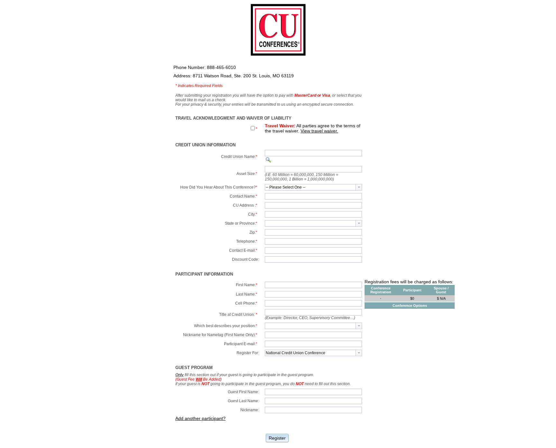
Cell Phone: (246, 303)
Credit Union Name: (239, 156)
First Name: (246, 285)
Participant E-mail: (240, 344)
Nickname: (249, 410)
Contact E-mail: (243, 250)
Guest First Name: (243, 392)
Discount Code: (245, 259)
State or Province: (241, 223)
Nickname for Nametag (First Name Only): (220, 335)
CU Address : (245, 205)
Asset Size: (246, 173)
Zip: (253, 232)
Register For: (247, 353)
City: (252, 214)
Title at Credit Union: (238, 314)
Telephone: (246, 241)
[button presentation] (359, 187)
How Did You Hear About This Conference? (218, 187)
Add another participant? (200, 418)
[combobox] (313, 187)
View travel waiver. (319, 130)
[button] (277, 437)
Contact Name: (243, 196)
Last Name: (246, 294)
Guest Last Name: (243, 401)
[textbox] (310, 187)
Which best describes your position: (225, 326)
